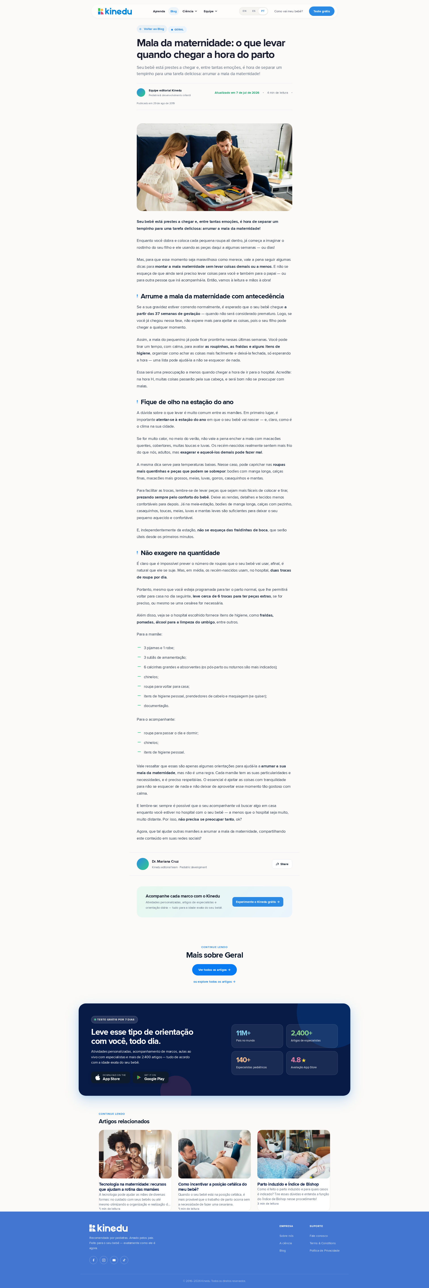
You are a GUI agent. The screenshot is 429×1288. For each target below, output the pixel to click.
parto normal (245, 589)
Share (284, 864)
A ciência (286, 1243)
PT (262, 11)
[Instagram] (104, 1260)
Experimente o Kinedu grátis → (258, 901)
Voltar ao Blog (154, 29)
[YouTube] (114, 1260)
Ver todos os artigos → (214, 969)
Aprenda (159, 11)
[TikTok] (124, 1260)
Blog (173, 11)
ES (253, 11)
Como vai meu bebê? (288, 11)
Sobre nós (287, 1235)
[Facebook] (93, 1260)
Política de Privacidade (325, 1250)
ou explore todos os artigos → (214, 981)
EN (244, 11)
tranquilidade (275, 779)
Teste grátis (321, 11)
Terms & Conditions (323, 1243)
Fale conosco (319, 1235)
